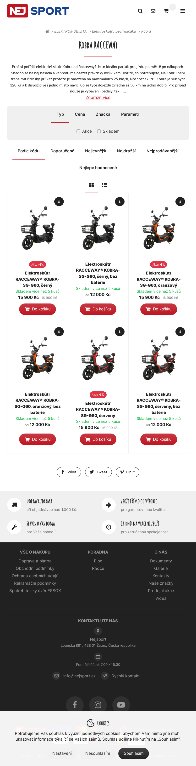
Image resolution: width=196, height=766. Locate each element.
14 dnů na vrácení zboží (140, 523)
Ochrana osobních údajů (35, 575)
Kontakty (160, 575)
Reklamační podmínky (35, 583)
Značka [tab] (103, 114)
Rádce (98, 568)
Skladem (111, 131)
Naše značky (161, 583)
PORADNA (98, 552)
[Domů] (38, 11)
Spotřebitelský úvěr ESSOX (35, 590)
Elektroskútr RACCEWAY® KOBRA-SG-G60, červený (98, 409)
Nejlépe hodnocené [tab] (98, 167)
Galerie (161, 568)
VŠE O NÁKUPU (35, 552)
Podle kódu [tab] (28, 151)
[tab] (91, 184)
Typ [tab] (60, 114)
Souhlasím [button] (134, 753)
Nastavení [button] (62, 753)
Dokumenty (161, 561)
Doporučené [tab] (62, 151)
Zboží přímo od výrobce (139, 501)
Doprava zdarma (39, 501)
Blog (98, 561)
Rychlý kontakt (126, 675)
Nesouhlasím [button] (97, 753)
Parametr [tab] (130, 114)
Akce (87, 131)
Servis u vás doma (41, 523)
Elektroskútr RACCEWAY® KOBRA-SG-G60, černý (38, 279)
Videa (161, 598)
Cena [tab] (80, 114)
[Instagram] (98, 705)
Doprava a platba (35, 561)
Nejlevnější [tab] (95, 151)
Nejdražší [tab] (126, 151)
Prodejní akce (161, 590)
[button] (37, 309)
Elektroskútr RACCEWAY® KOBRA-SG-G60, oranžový (159, 279)
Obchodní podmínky (35, 568)
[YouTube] (121, 705)
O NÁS (160, 552)
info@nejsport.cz (79, 675)
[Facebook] (75, 705)
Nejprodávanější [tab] (162, 151)
